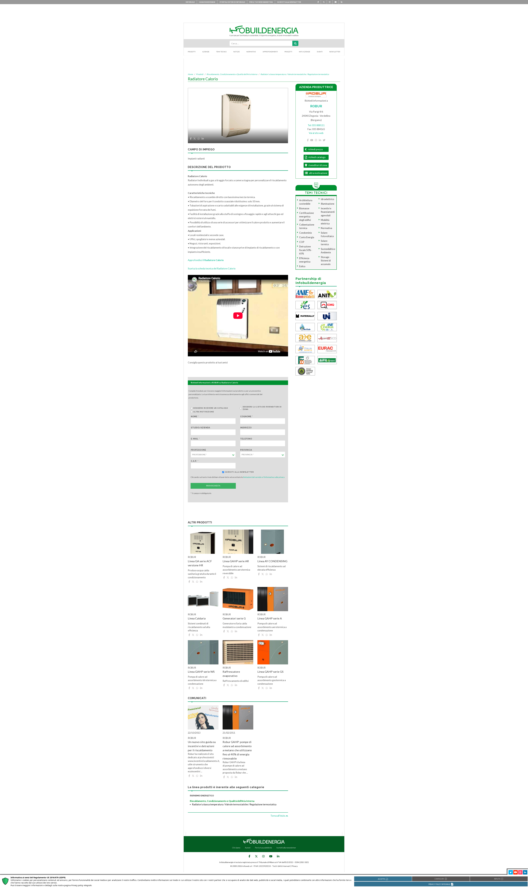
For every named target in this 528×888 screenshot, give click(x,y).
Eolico (302, 266)
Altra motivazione (203, 412)
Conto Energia (306, 237)
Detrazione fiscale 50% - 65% (305, 250)
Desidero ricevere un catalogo (210, 408)
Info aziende (304, 52)
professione (198, 450)
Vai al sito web (316, 133)
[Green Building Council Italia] (305, 371)
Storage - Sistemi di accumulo (326, 261)
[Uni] (327, 315)
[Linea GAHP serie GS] (272, 652)
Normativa (326, 228)
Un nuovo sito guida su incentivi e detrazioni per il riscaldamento (202, 746)
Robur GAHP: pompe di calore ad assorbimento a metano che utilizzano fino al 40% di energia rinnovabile (237, 750)
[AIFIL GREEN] (327, 359)
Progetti (288, 52)
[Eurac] (327, 348)
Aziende (205, 52)
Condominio (305, 232)
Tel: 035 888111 (316, 125)
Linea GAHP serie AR (236, 561)
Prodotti (192, 52)
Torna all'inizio (278, 815)
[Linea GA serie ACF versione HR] (203, 542)
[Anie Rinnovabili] (305, 293)
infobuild (190, 2)
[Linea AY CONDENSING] (272, 542)
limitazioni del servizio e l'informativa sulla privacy (264, 477)
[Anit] (327, 293)
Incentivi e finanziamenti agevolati (328, 212)
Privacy (295, 866)
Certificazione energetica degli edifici (306, 216)
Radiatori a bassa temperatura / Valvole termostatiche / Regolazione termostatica (294, 74)
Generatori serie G (234, 618)
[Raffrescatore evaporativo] (238, 652)
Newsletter (334, 52)
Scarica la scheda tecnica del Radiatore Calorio (212, 268)
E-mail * (195, 439)
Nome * (195, 416)
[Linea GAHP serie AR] (238, 542)
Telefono (246, 439)
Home (190, 74)
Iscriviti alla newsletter (289, 2)
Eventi (320, 52)
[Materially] (305, 315)
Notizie (236, 52)
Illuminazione (327, 203)
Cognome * (246, 416)
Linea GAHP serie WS (201, 671)
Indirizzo (246, 428)
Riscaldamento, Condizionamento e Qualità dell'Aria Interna (232, 74)
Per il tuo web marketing (261, 2)
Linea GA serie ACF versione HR (200, 563)
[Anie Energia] (327, 326)
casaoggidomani (207, 2)
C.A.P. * (194, 461)
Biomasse (304, 208)
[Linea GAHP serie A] (272, 599)
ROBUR (316, 106)
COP (301, 242)
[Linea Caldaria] (203, 599)
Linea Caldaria (197, 618)
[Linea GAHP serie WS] (203, 652)
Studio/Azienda (200, 428)
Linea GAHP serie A (269, 618)
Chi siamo (236, 847)
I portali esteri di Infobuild (232, 2)
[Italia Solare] (305, 348)
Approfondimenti (270, 52)
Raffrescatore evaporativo (231, 673)
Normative (251, 52)
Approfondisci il (206, 260)
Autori (247, 847)
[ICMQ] (327, 304)
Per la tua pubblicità (263, 847)
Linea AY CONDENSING (272, 561)
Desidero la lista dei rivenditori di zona (262, 408)
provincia (246, 450)
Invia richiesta (213, 486)
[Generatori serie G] (238, 599)
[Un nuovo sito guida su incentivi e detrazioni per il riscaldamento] (203, 717)
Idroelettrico (327, 199)
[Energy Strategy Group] (305, 304)
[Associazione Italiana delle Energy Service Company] (327, 337)
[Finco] (305, 359)
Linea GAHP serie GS (270, 671)
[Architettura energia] (305, 337)
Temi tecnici (221, 52)
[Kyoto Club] (305, 326)
